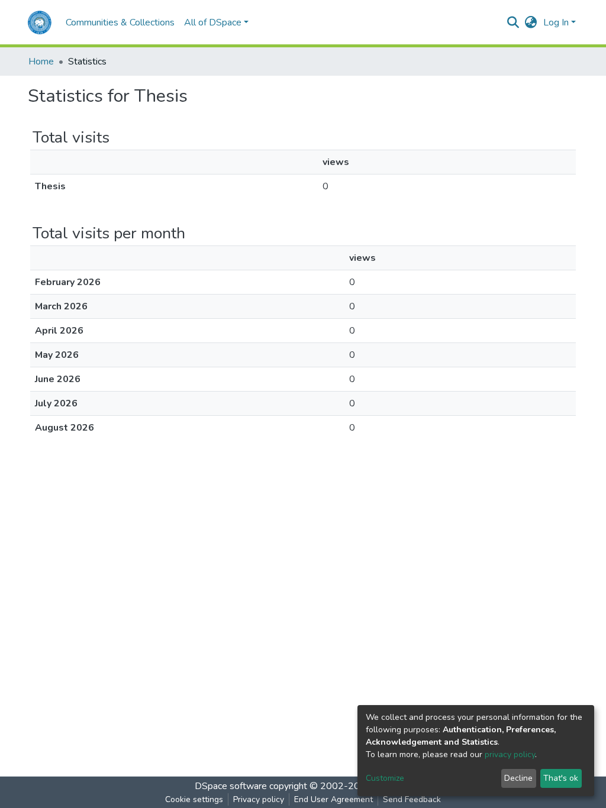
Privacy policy (258, 799)
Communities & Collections (120, 22)
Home (41, 61)
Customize (385, 778)
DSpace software (231, 786)
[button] (531, 22)
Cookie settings (194, 799)
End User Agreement (333, 799)
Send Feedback (412, 799)
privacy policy (510, 754)
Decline (518, 778)
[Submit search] (513, 22)
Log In (556, 22)
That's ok (560, 778)
